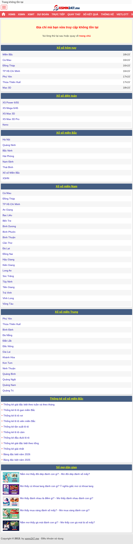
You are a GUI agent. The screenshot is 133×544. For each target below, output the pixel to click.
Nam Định (8, 161)
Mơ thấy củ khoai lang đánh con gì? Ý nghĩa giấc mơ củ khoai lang (56, 486)
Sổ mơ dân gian (66, 467)
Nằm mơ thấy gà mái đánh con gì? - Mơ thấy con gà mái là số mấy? (57, 522)
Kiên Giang (9, 265)
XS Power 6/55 (11, 102)
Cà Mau (7, 60)
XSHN (6, 178)
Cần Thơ (7, 242)
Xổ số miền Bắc (66, 132)
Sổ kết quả (90, 14)
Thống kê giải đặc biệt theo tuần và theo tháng (29, 404)
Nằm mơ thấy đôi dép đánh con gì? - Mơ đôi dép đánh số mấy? (55, 474)
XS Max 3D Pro (11, 119)
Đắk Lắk (7, 340)
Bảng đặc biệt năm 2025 (16, 459)
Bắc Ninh (7, 150)
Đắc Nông (8, 346)
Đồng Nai (8, 254)
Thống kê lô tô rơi (13, 415)
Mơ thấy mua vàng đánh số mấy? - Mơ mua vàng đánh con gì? (55, 510)
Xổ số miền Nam (66, 186)
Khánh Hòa (9, 357)
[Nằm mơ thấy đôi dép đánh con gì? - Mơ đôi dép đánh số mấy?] (11, 477)
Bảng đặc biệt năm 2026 (16, 454)
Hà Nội (6, 139)
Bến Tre (7, 220)
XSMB (11, 14)
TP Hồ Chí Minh (11, 71)
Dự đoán (43, 14)
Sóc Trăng (8, 276)
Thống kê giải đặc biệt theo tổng (21, 443)
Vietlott (122, 14)
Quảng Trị (8, 390)
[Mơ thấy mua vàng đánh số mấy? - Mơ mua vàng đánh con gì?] (11, 513)
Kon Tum (7, 362)
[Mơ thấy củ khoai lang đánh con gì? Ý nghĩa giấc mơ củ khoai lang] (11, 489)
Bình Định (8, 329)
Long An (7, 270)
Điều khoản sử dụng (52, 538)
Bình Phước (9, 231)
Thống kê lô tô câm (14, 432)
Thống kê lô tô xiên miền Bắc (19, 421)
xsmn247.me (32, 538)
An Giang (8, 209)
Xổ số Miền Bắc (11, 172)
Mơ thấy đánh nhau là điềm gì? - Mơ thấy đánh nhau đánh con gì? (56, 498)
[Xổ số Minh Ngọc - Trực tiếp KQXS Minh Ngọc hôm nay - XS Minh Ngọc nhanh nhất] (66, 8)
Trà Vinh (7, 292)
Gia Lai (6, 351)
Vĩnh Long (8, 298)
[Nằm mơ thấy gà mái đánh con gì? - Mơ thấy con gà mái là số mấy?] (11, 525)
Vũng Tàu (8, 303)
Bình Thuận (9, 237)
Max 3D (7, 87)
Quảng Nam (9, 385)
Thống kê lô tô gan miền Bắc (19, 410)
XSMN (21, 14)
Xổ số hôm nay (66, 47)
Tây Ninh (7, 281)
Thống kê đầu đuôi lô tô (16, 437)
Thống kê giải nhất (13, 448)
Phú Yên (7, 76)
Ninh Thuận (9, 368)
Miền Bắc (8, 54)
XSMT (31, 14)
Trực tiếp (58, 14)
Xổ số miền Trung (66, 311)
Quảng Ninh (9, 145)
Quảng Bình (9, 374)
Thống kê (107, 14)
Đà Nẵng (7, 335)
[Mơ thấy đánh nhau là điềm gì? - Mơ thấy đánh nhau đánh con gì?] (11, 501)
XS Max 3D (9, 113)
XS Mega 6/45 (10, 108)
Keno (5, 124)
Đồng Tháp (9, 65)
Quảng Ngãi (9, 379)
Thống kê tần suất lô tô (16, 426)
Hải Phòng (8, 156)
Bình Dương (9, 226)
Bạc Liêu (7, 215)
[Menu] (4, 7)
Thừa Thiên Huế (12, 82)
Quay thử (74, 14)
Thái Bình (8, 167)
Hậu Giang (8, 259)
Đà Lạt (6, 248)
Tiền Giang (9, 287)
